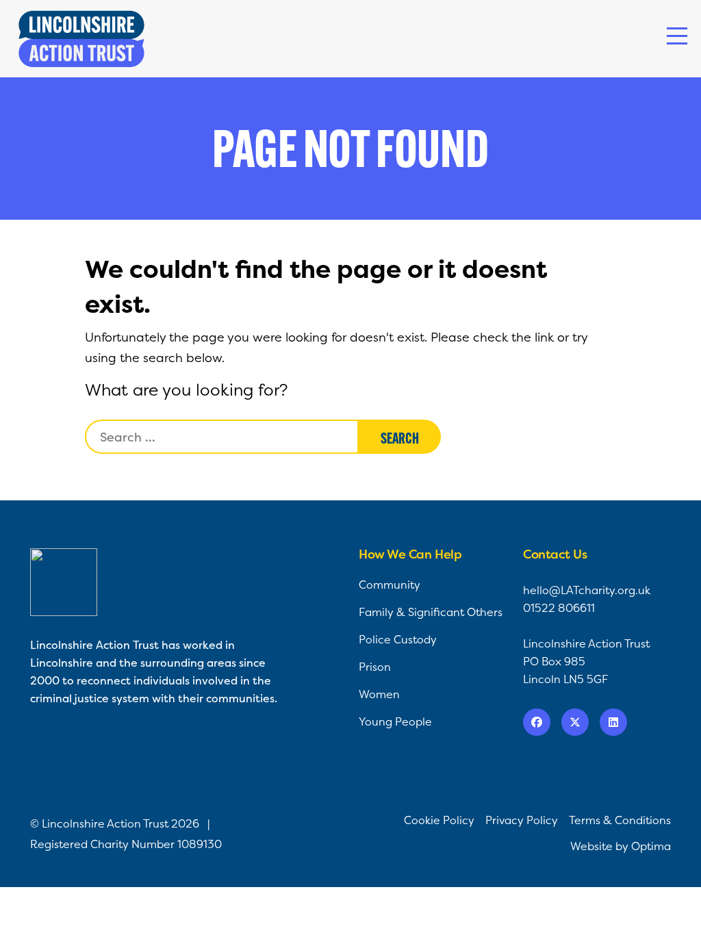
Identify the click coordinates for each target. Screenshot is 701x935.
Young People (395, 721)
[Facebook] (536, 722)
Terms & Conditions (620, 820)
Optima (651, 846)
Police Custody (398, 639)
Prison (375, 667)
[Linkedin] (613, 722)
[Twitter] (575, 722)
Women (379, 694)
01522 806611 (559, 608)
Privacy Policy (521, 820)
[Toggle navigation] (677, 35)
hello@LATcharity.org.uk (586, 590)
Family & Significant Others (430, 612)
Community (389, 584)
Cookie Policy (439, 820)
